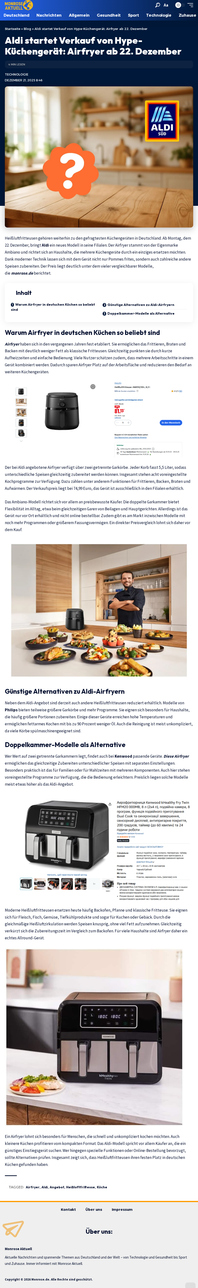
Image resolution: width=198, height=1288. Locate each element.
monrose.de (22, 273)
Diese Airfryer (176, 756)
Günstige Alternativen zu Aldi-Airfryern (140, 305)
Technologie (16, 74)
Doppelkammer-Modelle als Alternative (141, 313)
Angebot (57, 1187)
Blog (27, 29)
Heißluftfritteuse (80, 1187)
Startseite (12, 29)
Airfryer (12, 344)
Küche (102, 1187)
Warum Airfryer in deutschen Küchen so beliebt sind (53, 307)
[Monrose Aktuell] (19, 5)
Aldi (45, 1187)
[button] (157, 5)
